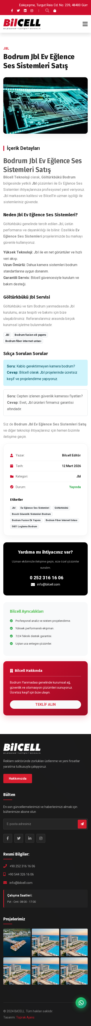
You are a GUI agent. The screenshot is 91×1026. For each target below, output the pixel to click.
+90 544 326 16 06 (21, 874)
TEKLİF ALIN (45, 704)
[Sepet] (55, 10)
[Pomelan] (45, 971)
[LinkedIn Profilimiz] (29, 838)
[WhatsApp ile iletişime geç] (81, 1002)
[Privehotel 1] (74, 971)
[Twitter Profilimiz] (18, 838)
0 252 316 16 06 (46, 577)
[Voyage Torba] (16, 942)
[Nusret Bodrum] (45, 942)
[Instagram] (31, 10)
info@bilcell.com (48, 584)
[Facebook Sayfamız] (7, 838)
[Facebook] (12, 10)
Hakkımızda (18, 778)
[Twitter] (18, 10)
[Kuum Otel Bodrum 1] (74, 942)
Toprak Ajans (25, 1017)
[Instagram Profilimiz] (40, 838)
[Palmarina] (16, 971)
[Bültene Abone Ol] (82, 824)
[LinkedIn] (25, 10)
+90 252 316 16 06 (22, 866)
